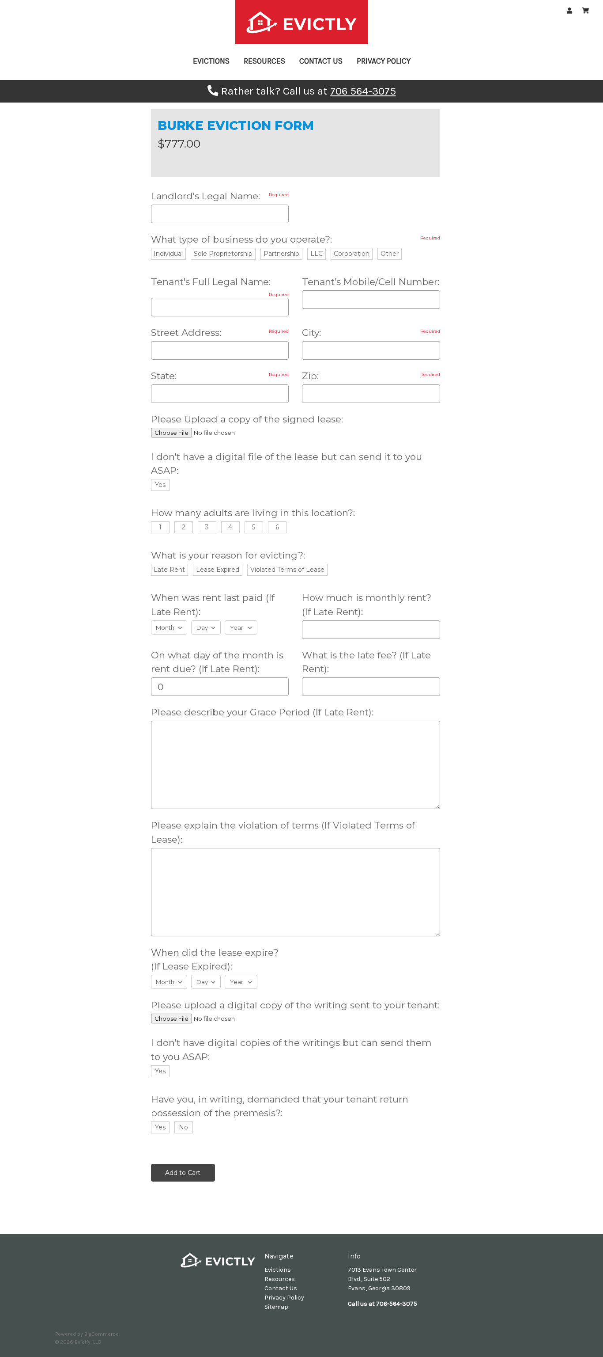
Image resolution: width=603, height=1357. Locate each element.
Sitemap (276, 1307)
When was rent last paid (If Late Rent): (213, 604)
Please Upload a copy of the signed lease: (247, 419)
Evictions (211, 61)
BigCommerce (101, 1334)
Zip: (371, 375)
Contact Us (321, 61)
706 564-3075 (363, 91)
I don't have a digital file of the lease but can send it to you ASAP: (286, 463)
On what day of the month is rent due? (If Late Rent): (217, 662)
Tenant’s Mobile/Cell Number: (370, 281)
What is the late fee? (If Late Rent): (366, 662)
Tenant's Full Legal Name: (220, 282)
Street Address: (220, 332)
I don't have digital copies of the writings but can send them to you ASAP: (291, 1049)
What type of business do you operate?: (295, 239)
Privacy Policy (384, 61)
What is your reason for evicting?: (228, 555)
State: (220, 375)
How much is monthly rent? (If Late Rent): (366, 604)
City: (371, 332)
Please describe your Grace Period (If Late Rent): (262, 712)
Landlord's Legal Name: (220, 195)
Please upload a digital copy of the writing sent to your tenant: (295, 1005)
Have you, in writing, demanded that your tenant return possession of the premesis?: (279, 1106)
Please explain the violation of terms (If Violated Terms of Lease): (283, 832)
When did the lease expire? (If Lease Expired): (215, 959)
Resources (264, 61)
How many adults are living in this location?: (253, 512)
